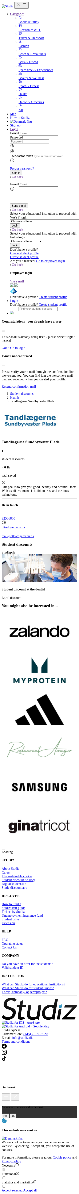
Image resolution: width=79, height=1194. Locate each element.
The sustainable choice (17, 876)
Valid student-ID (13, 967)
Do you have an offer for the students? (27, 964)
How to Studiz (19, 117)
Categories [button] (17, 14)
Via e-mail (17, 281)
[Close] (3, 330)
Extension (8, 923)
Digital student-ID (14, 884)
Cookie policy (62, 1157)
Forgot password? (22, 168)
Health (14, 397)
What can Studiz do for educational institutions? (33, 984)
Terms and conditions (16, 1041)
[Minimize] (6, 1097)
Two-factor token (21, 156)
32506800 (8, 518)
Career (6, 872)
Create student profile (24, 253)
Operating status (12, 943)
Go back (17, 177)
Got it (5, 348)
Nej (5, 1115)
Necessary (8, 1165)
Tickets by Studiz (13, 911)
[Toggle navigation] (21, 5)
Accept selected (12, 1190)
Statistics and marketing (17, 1182)
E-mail (14, 133)
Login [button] (14, 129)
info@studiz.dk (22, 1037)
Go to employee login (50, 261)
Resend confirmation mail (19, 386)
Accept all (30, 1190)
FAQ (5, 940)
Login (14, 301)
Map (13, 114)
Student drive (10, 919)
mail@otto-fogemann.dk (18, 536)
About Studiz (10, 868)
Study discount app (14, 887)
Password (16, 137)
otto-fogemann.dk (13, 527)
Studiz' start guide (13, 908)
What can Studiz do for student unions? (28, 988)
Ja (13, 1115)
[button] (16, 173)
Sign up (15, 125)
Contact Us (9, 947)
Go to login (17, 348)
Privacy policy (11, 1161)
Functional (9, 1174)
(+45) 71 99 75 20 (35, 1034)
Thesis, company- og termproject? (24, 992)
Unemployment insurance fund (22, 915)
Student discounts (21, 393)
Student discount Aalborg (18, 880)
